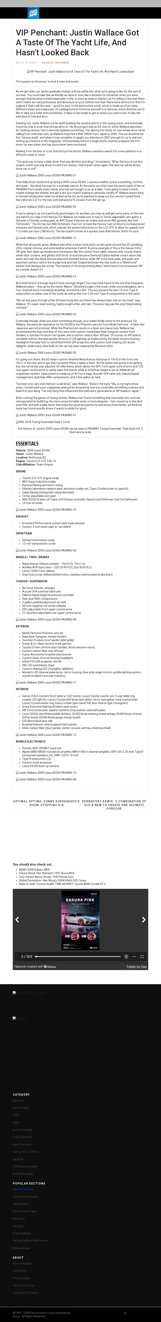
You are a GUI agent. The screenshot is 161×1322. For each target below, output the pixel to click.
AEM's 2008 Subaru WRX (34, 869)
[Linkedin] (139, 1313)
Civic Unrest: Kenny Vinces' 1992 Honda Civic (46, 876)
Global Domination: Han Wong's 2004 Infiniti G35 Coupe (52, 880)
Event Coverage (22, 1129)
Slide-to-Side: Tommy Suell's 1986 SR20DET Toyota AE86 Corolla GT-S (62, 884)
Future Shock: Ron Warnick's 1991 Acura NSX (46, 873)
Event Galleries (22, 1233)
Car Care (18, 1226)
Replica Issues (21, 1248)
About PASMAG (22, 1263)
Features (18, 1100)
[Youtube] (132, 1313)
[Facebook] (118, 1313)
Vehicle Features (55, 62)
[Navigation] (61, 13)
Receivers (19, 1218)
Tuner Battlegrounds (25, 1196)
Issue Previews (22, 1144)
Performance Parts (25, 1211)
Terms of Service (23, 1285)
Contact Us (19, 1270)
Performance (21, 1107)
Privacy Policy (21, 1278)
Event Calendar (22, 1137)
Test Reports (21, 1203)
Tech (16, 1115)
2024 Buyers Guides (25, 1166)
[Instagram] (146, 1313)
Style (16, 1122)
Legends (18, 1159)
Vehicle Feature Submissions (30, 1240)
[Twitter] (125, 1313)
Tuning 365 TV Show (25, 1151)
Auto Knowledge (23, 1173)
